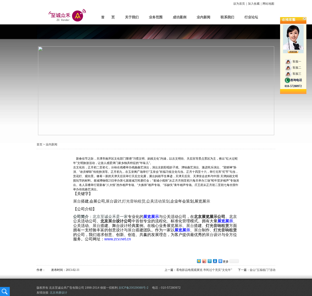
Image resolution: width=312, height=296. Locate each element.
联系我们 (227, 17)
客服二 (296, 67)
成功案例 (179, 17)
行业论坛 (251, 17)
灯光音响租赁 (134, 201)
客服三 (296, 73)
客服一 (296, 61)
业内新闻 (203, 17)
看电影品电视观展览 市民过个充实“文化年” (204, 270)
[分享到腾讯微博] (209, 261)
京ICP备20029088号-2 (133, 287)
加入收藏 (254, 3)
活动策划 (162, 201)
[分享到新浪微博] (204, 261)
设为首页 (239, 3)
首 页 (108, 17)
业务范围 (156, 17)
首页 (39, 144)
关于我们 (132, 17)
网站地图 (268, 3)
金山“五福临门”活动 (262, 270)
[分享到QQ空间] (198, 261)
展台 (77, 201)
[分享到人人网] (214, 261)
